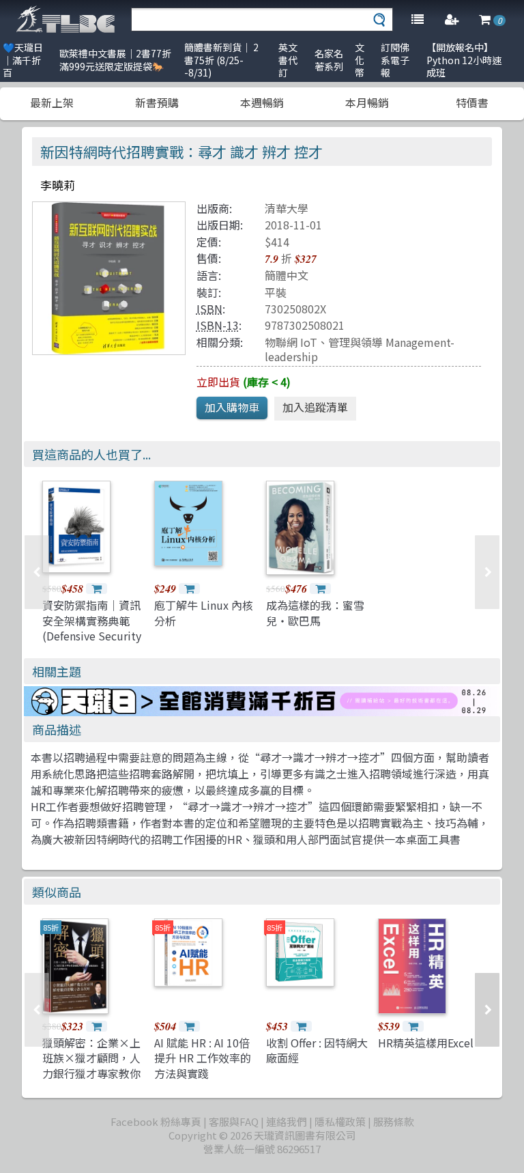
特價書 (472, 102)
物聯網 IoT (291, 342)
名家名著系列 (329, 59)
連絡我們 (286, 1121)
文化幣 (359, 59)
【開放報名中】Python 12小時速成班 (463, 59)
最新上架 (52, 102)
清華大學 (286, 208)
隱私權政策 (340, 1121)
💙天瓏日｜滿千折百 (23, 59)
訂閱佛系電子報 (395, 59)
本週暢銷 (262, 102)
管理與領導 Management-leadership (359, 349)
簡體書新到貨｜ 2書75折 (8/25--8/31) (221, 59)
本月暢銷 (367, 102)
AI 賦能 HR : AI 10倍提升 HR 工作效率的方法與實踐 (202, 1058)
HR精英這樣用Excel (426, 1042)
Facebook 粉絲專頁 (156, 1121)
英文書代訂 (287, 59)
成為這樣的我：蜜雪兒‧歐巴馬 (315, 612)
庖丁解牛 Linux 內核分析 (203, 612)
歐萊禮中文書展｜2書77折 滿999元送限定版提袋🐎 (115, 59)
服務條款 (393, 1121)
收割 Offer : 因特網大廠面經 (317, 1050)
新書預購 (157, 102)
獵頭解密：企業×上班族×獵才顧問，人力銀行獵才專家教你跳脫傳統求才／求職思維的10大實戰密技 (92, 1073)
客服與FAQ (234, 1121)
